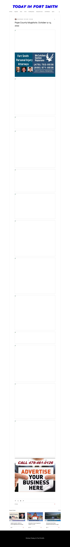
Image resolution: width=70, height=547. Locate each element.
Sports (53, 11)
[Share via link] (23, 500)
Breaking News (31, 11)
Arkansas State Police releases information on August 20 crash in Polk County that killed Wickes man (52, 524)
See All (59, 510)
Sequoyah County (39, 11)
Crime (25, 11)
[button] (59, 11)
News (21, 11)
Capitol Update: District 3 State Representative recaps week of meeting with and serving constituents (17, 524)
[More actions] (54, 19)
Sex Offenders (47, 11)
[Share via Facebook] (15, 500)
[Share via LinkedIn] (20, 500)
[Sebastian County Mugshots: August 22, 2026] (35, 516)
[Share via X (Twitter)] (17, 500)
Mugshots (16, 11)
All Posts (10, 11)
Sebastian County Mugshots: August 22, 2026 (34, 524)
